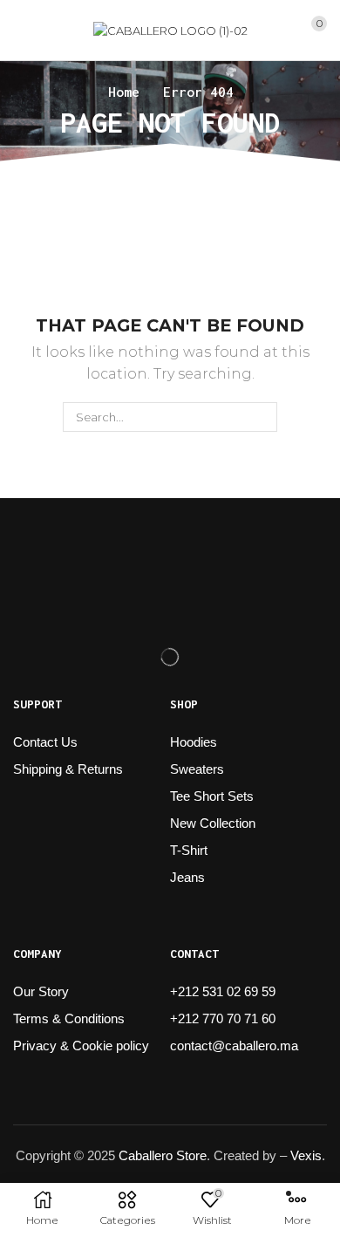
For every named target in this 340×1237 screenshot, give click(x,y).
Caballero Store (163, 1155)
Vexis (306, 1155)
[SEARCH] (261, 417)
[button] (20, 30)
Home (123, 91)
